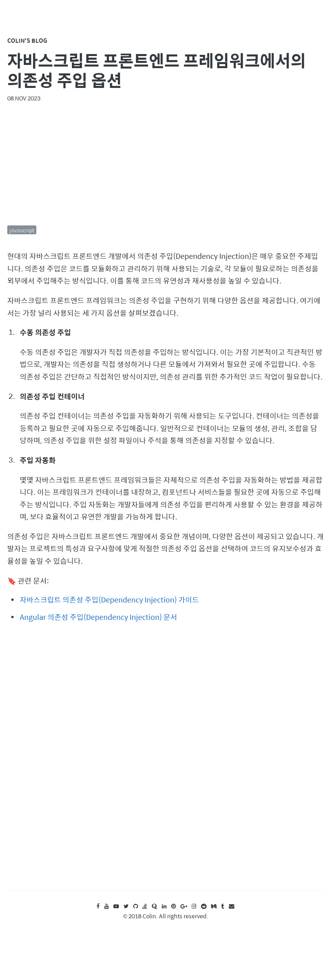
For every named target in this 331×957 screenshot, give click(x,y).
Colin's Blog (27, 40)
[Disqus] (165, 764)
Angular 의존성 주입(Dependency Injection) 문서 (98, 616)
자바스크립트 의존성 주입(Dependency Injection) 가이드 (109, 599)
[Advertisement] (165, 163)
